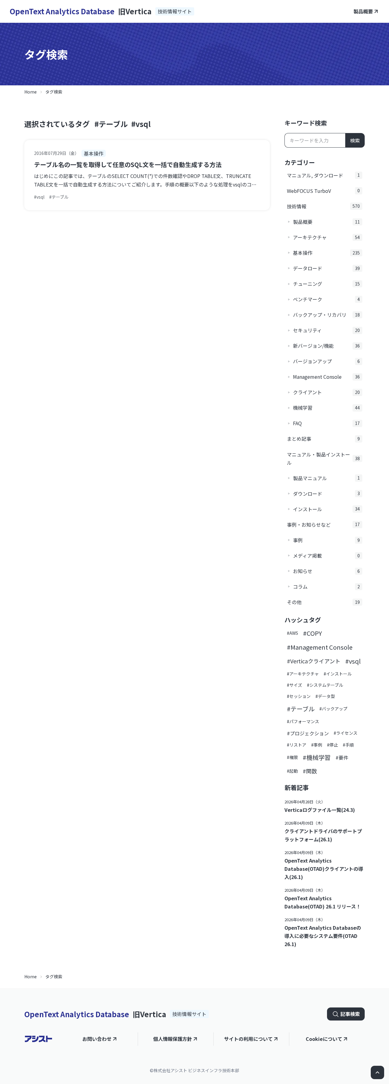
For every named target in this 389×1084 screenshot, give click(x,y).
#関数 (310, 771)
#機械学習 (317, 757)
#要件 (342, 757)
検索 (355, 140)
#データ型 (325, 696)
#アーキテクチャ (303, 674)
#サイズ (294, 685)
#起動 (292, 771)
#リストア (296, 745)
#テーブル (111, 123)
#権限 (292, 757)
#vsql (141, 123)
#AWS (292, 633)
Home (30, 92)
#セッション (299, 696)
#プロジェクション (308, 733)
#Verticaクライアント (313, 661)
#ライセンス (345, 733)
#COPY (312, 633)
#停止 (332, 745)
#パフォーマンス (303, 721)
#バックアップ (333, 709)
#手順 (348, 745)
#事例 (316, 745)
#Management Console (320, 647)
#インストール (338, 674)
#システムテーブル (325, 685)
